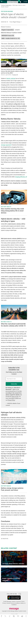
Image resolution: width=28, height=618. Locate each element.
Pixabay (14, 74)
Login (25, 1)
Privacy (4, 603)
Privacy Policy (11, 400)
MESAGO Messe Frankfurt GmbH (11, 32)
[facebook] (1, 616)
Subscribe (14, 384)
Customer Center (20, 601)
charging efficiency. (20, 177)
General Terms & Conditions (13, 603)
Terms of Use (14, 396)
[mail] (18, 616)
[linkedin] (14, 616)
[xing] (10, 616)
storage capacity (5, 145)
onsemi (17, 30)
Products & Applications (6, 5)
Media (22, 603)
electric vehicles (11, 78)
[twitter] (5, 616)
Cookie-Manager (7, 601)
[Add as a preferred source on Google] (14, 598)
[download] (22, 616)
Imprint (14, 601)
